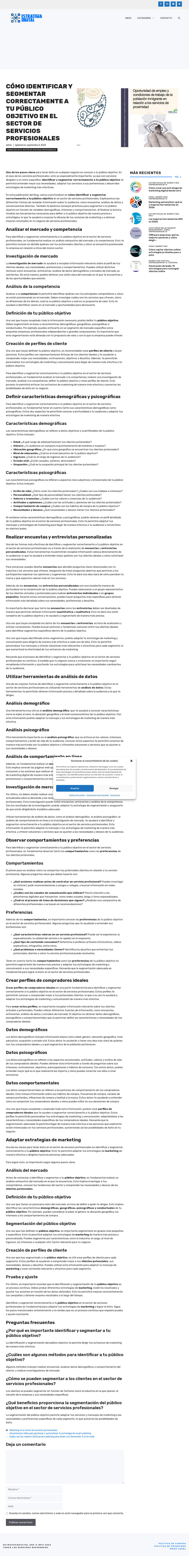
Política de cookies (77, 795)
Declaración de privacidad (98, 795)
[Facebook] (160, 4)
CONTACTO (166, 18)
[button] (131, 760)
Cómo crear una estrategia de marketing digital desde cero (165, 189)
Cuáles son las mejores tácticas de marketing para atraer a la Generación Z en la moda (51, 1436)
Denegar (114, 788)
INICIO (128, 18)
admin (9, 145)
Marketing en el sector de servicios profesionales (31, 150)
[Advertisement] (94, 48)
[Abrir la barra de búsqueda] (179, 18)
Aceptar (74, 788)
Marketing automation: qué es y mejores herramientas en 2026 (165, 205)
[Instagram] (167, 4)
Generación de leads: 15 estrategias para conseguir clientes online (164, 269)
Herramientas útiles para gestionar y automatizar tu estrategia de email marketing (50, 1433)
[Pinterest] (173, 4)
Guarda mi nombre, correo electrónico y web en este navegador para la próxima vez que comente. (66, 1513)
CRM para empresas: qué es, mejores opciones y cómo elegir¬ (164, 238)
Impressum (115, 795)
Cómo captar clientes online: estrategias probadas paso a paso (165, 252)
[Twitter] (179, 4)
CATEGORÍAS (144, 18)
